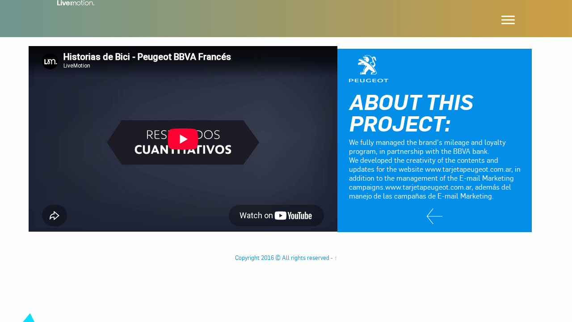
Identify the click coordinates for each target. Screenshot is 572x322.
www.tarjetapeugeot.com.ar (428, 186)
